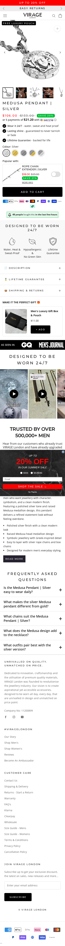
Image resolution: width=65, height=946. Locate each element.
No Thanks (32, 492)
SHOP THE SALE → (32, 486)
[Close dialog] (63, 452)
